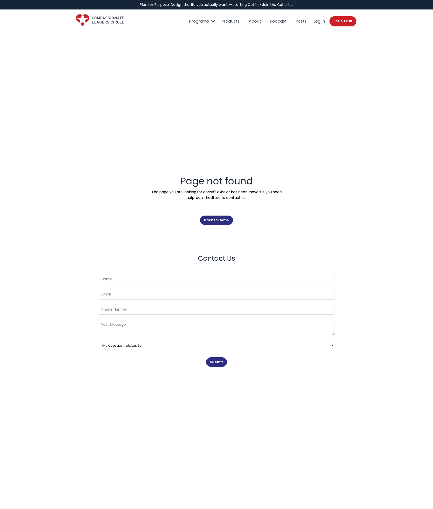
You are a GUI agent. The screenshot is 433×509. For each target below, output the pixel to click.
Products (231, 21)
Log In (319, 21)
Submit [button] (216, 362)
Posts (301, 21)
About (255, 21)
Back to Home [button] (216, 220)
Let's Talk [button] (343, 21)
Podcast (278, 21)
